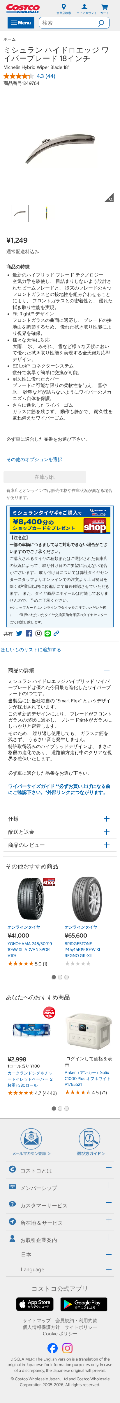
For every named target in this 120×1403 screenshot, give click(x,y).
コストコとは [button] (36, 1170)
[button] (103, 22)
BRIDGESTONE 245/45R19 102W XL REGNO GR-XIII (83, 949)
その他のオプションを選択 (34, 459)
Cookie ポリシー (60, 1333)
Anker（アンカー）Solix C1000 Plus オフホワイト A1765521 (88, 1078)
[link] (19, 633)
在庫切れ (44, 477)
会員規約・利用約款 (76, 1320)
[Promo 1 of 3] (53, 977)
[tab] (60, 1169)
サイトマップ (37, 1320)
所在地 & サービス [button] (41, 1222)
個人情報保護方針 (41, 1327)
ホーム (9, 39)
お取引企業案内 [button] (38, 1240)
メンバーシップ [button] (38, 1188)
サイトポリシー (81, 1327)
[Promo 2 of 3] (60, 977)
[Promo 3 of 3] (66, 977)
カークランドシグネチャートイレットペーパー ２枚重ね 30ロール (30, 1079)
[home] (23, 8)
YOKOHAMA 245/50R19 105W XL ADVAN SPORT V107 (30, 949)
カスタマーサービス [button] (44, 1205)
